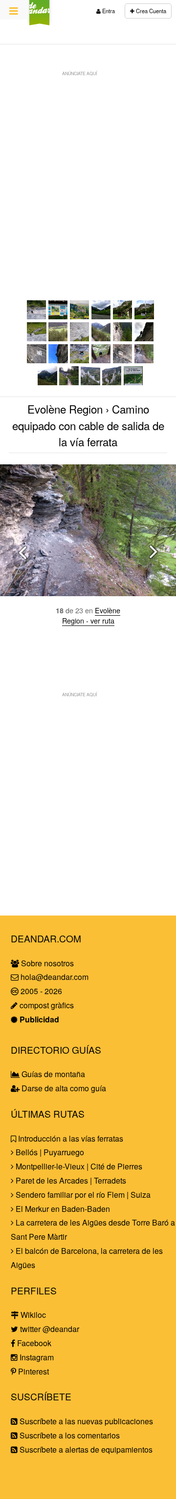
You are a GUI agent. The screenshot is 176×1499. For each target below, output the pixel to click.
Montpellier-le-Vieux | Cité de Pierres (78, 1166)
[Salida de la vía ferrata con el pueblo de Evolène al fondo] (101, 360)
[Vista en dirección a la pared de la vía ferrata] (122, 316)
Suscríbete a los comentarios (69, 1435)
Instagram (36, 1357)
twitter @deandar (48, 1328)
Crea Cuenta (150, 11)
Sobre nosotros (46, 963)
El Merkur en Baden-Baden (62, 1208)
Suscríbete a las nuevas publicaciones (85, 1421)
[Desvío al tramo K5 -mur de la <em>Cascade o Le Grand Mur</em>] (36, 360)
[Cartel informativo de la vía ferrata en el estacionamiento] (58, 316)
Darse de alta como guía (63, 1088)
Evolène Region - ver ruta (91, 615)
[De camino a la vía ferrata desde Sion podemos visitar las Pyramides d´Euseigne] (90, 382)
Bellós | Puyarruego (49, 1152)
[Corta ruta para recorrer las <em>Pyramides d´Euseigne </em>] (133, 382)
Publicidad (38, 1019)
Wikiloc (32, 1314)
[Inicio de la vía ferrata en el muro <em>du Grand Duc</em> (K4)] (36, 338)
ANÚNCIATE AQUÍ (79, 73)
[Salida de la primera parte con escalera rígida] (144, 338)
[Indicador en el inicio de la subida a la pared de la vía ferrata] (144, 316)
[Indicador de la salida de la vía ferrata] (122, 360)
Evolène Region (65, 408)
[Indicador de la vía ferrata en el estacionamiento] (101, 316)
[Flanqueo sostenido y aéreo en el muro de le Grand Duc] (122, 338)
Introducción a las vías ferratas (69, 1138)
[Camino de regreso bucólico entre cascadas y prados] (69, 382)
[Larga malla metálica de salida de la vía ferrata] (79, 360)
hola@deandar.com (54, 976)
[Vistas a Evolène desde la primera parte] (58, 338)
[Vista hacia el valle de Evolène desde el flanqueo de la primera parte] (101, 338)
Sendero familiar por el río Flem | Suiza (82, 1194)
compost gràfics (46, 1005)
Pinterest (32, 1371)
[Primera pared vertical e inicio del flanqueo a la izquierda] (79, 338)
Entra (108, 11)
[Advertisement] (88, 169)
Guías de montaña (52, 1074)
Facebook (33, 1343)
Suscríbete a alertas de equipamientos (85, 1449)
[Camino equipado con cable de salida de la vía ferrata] (144, 360)
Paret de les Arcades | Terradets (70, 1180)
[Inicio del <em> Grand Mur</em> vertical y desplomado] (57, 360)
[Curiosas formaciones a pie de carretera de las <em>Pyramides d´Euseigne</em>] (112, 382)
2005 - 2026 (40, 991)
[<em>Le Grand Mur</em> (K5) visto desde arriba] (36, 316)
